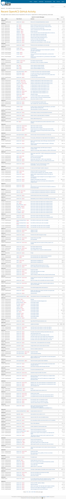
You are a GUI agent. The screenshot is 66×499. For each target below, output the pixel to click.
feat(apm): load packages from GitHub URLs (38, 179)
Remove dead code (34, 31)
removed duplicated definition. (36, 353)
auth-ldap (18, 299)
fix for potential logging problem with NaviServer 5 (39, 287)
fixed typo (32, 299)
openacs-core (19, 34)
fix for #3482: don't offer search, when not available (39, 220)
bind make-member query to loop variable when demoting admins (42, 336)
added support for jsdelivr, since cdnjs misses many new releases (42, 444)
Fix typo (32, 252)
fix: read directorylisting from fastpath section (38, 102)
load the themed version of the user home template (39, 195)
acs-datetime (18, 212)
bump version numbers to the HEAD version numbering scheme (42, 217)
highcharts (18, 414)
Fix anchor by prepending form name (37, 369)
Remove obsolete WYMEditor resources (38, 68)
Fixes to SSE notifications (35, 423)
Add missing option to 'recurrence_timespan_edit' (39, 109)
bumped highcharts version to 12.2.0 (37, 460)
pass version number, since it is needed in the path (39, 442)
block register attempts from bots (36, 246)
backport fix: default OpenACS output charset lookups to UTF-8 (41, 80)
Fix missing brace (34, 48)
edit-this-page (19, 73)
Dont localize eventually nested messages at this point (40, 366)
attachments (18, 308)
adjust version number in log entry (36, 127)
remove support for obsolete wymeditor (37, 65)
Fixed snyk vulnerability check (36, 474)
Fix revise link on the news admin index (37, 28)
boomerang (18, 287)
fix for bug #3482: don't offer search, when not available (40, 225)
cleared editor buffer (34, 464)
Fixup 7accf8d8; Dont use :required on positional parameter (41, 249)
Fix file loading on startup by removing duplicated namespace (41, 112)
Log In (63, 1)
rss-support (18, 86)
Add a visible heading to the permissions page (39, 35)
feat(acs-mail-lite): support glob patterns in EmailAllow (40, 115)
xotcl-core (18, 80)
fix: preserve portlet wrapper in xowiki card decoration (40, 95)
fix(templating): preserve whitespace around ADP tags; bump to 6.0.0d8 (43, 198)
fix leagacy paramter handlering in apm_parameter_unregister (41, 172)
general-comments (19, 204)
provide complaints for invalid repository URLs (39, 426)
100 (27, 491)
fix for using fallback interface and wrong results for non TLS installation (43, 420)
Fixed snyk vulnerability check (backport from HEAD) (40, 472)
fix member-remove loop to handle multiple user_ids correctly (41, 339)
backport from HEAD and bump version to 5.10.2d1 (39, 265)
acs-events (18, 316)
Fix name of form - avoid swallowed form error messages (40, 342)
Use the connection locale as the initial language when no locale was (43, 32)
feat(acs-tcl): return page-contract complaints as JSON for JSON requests (43, 150)
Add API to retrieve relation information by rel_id (39, 37)
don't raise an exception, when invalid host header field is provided (42, 461)
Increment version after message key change (38, 234)
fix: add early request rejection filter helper (38, 77)
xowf (17, 65)
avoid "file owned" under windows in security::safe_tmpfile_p (41, 327)
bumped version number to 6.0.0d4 (37, 441)
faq (17, 209)
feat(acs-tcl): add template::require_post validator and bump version (42, 160)
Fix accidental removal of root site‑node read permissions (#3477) (42, 394)
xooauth (18, 48)
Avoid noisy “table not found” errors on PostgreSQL (39, 402)
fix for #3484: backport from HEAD (36, 60)
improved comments (34, 484)
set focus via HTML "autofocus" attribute (37, 482)
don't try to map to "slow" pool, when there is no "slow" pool (41, 134)
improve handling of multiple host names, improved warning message (43, 274)
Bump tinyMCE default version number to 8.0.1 (39, 390)
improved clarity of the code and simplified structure (40, 417)
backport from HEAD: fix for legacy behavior (38, 171)
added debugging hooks (35, 385)
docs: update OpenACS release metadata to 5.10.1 (39, 91)
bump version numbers (35, 475)
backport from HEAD (34, 269)
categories (18, 29)
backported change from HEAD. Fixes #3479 (38, 372)
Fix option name (33, 52)
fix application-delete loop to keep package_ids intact (40, 334)
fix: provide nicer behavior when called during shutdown (40, 71)
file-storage (18, 206)
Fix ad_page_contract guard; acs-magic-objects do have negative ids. (43, 137)
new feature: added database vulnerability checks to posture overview (43, 469)
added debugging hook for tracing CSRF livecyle (39, 489)
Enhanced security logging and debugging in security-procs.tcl (41, 487)
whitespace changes (34, 94)
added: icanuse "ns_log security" (36, 466)
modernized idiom (34, 293)
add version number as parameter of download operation (41, 97)
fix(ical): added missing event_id (36, 118)
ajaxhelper (18, 88)
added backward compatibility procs (37, 260)
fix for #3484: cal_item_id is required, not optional (39, 62)
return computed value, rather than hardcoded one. (39, 103)
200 (29, 491)
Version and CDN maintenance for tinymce (38, 429)
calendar (18, 60)
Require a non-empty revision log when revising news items (41, 26)
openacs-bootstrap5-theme (21, 220)
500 (32, 491)
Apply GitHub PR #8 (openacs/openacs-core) (38, 321)
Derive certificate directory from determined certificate (40, 266)
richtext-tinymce (19, 388)
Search (62, 17)
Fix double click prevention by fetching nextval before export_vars (42, 331)
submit (48, 496)
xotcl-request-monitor (20, 71)
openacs (29, 14)
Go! (64, 6)
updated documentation (35, 324)
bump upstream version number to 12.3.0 (38, 414)
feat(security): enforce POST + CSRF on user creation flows (41, 159)
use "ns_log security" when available (37, 463)
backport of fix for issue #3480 (36, 237)
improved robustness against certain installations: (39, 360)
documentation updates (35, 302)
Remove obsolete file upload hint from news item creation (41, 25)
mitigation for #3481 (34, 230)
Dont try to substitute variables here (37, 348)
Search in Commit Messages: (38, 17)
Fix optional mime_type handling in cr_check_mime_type (41, 42)
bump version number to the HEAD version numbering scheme (42, 201)
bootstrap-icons (19, 97)
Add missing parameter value (36, 333)
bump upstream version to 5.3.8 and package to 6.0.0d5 (40, 296)
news (17, 25)
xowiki (17, 68)
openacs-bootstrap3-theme (21, 222)
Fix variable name (34, 457)
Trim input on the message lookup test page (38, 40)
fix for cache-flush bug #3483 (36, 157)
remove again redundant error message (38, 271)
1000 (34, 491)
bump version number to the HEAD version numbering (40, 215)
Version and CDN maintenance (36, 439)
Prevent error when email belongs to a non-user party (40, 45)
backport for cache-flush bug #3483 (37, 156)
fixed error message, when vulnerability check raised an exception (42, 280)
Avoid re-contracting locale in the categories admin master (41, 29)
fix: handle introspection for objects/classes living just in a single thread (43, 190)
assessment (18, 313)
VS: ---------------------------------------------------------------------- (40, 185)
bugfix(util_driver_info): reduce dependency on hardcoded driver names (43, 382)
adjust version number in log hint (36, 125)
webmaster (43, 496)
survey (17, 201)
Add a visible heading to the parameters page (39, 34)
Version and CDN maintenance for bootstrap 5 (39, 431)
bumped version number (35, 393)
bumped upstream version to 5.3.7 (37, 411)
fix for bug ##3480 (34, 239)
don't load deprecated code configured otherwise (39, 257)
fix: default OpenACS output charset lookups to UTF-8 (40, 85)
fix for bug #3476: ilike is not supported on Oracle (39, 399)
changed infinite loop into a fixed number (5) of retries (40, 345)
